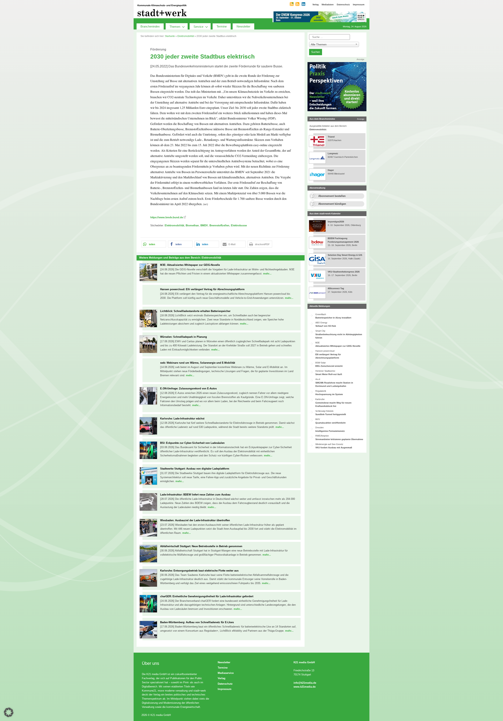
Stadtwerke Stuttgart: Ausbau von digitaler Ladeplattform (194, 468)
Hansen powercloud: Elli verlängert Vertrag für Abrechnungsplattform (202, 289)
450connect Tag (336, 288)
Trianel (331, 137)
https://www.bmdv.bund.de (166, 217)
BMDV (204, 225)
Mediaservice (226, 672)
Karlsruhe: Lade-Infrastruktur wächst (182, 418)
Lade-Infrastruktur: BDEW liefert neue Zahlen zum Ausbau (195, 494)
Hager (331, 170)
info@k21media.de (305, 682)
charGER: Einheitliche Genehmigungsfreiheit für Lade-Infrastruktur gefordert (206, 596)
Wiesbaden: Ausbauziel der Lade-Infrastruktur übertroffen (195, 520)
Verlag (221, 678)
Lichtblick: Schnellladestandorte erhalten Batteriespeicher (195, 311)
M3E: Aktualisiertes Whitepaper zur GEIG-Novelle (190, 264)
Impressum (224, 689)
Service (198, 26)
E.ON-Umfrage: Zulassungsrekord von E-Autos (188, 388)
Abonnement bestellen (332, 195)
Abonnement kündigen (332, 203)
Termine (222, 26)
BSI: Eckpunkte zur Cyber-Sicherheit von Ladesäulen (192, 442)
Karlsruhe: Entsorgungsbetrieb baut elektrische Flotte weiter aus (199, 570)
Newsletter (243, 26)
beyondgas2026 (336, 221)
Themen (175, 26)
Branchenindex (150, 26)
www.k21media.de (305, 686)
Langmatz (333, 153)
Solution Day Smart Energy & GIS (345, 255)
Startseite (170, 36)
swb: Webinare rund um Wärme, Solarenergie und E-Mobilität (197, 362)
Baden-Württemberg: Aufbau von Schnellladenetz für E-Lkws (197, 622)
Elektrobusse (239, 225)
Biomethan (192, 225)
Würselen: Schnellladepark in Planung (183, 336)
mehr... (267, 273)
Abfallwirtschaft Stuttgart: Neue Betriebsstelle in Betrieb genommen (201, 546)
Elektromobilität (185, 36)
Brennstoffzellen (219, 225)
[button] (153, 244)
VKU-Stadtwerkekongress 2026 (344, 272)
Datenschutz (225, 683)
